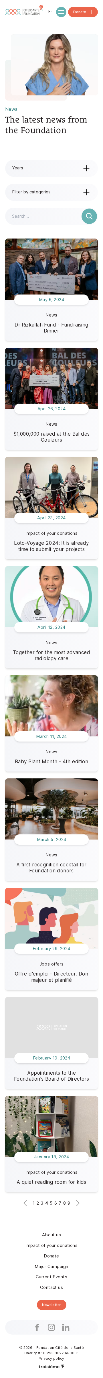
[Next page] (78, 1203)
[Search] (89, 216)
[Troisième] (51, 1367)
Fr (50, 11)
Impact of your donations (51, 1245)
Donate (51, 1256)
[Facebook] (37, 1327)
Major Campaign (51, 1266)
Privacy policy (51, 1358)
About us (51, 1234)
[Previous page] (25, 1203)
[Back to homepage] (25, 12)
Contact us (51, 1287)
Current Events (51, 1276)
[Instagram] (51, 1327)
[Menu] (61, 12)
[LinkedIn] (66, 1327)
